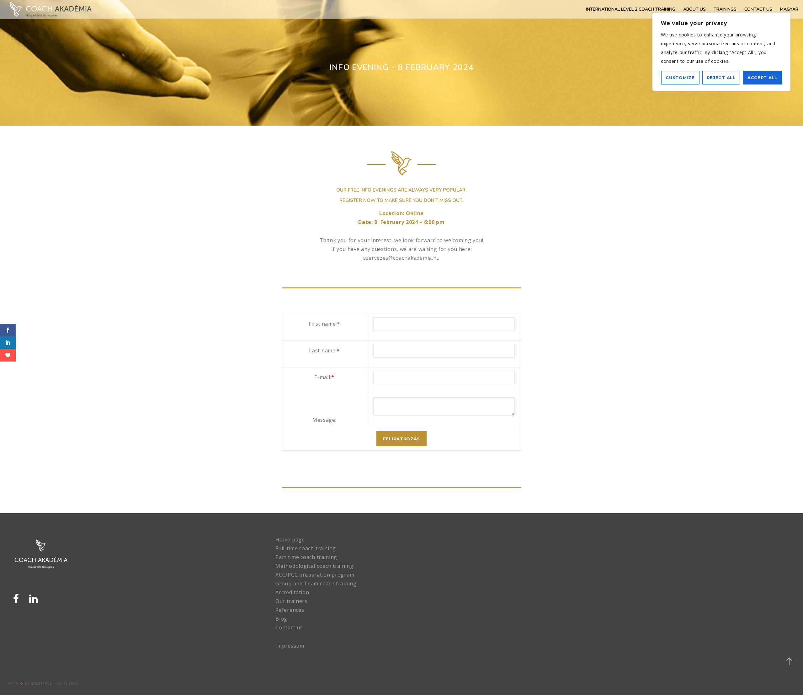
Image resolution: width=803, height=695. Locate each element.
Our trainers (291, 601)
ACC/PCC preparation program (314, 574)
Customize (680, 77)
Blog (281, 618)
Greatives (41, 683)
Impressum (289, 645)
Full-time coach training (305, 548)
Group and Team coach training (315, 583)
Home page (290, 539)
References (289, 609)
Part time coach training (306, 557)
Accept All (762, 77)
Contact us (289, 627)
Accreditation (292, 592)
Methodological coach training (314, 565)
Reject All (721, 77)
